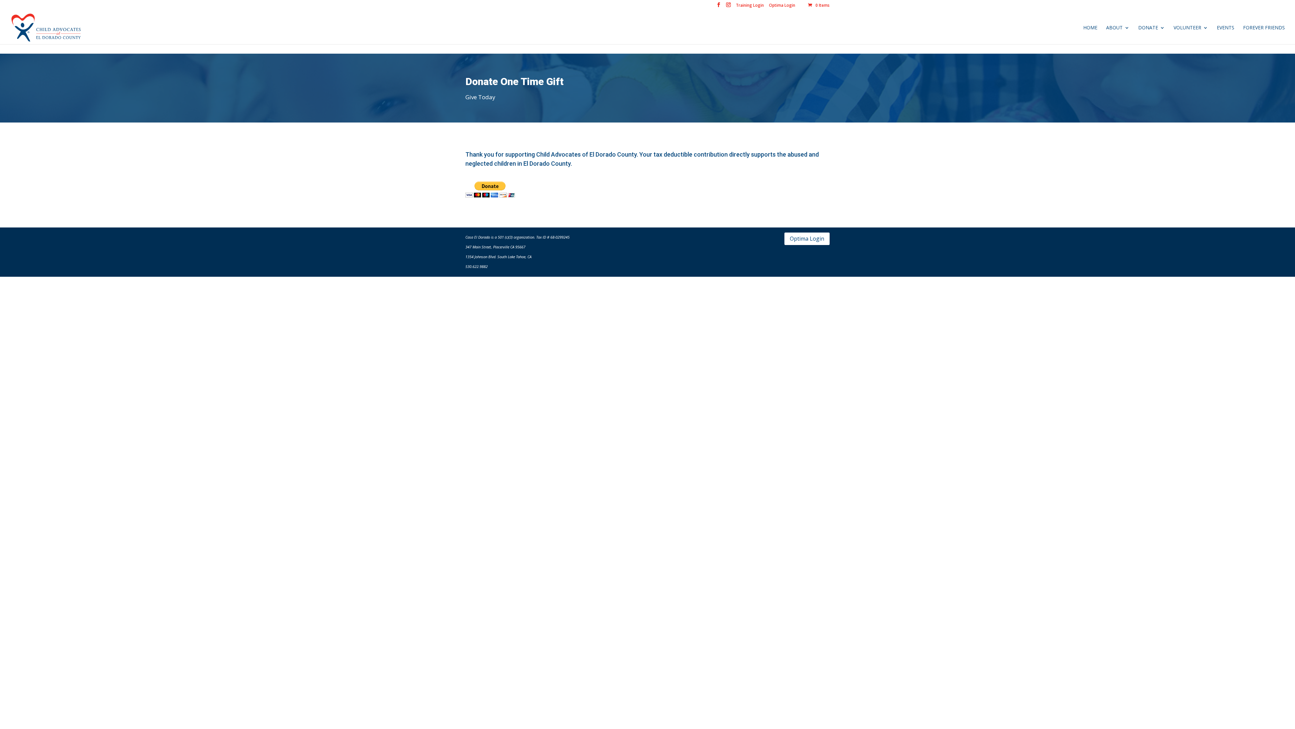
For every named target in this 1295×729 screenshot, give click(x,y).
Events (1225, 28)
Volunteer (1187, 28)
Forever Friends (1264, 28)
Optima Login (782, 5)
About (1114, 28)
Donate (1148, 28)
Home (1090, 28)
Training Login (750, 5)
